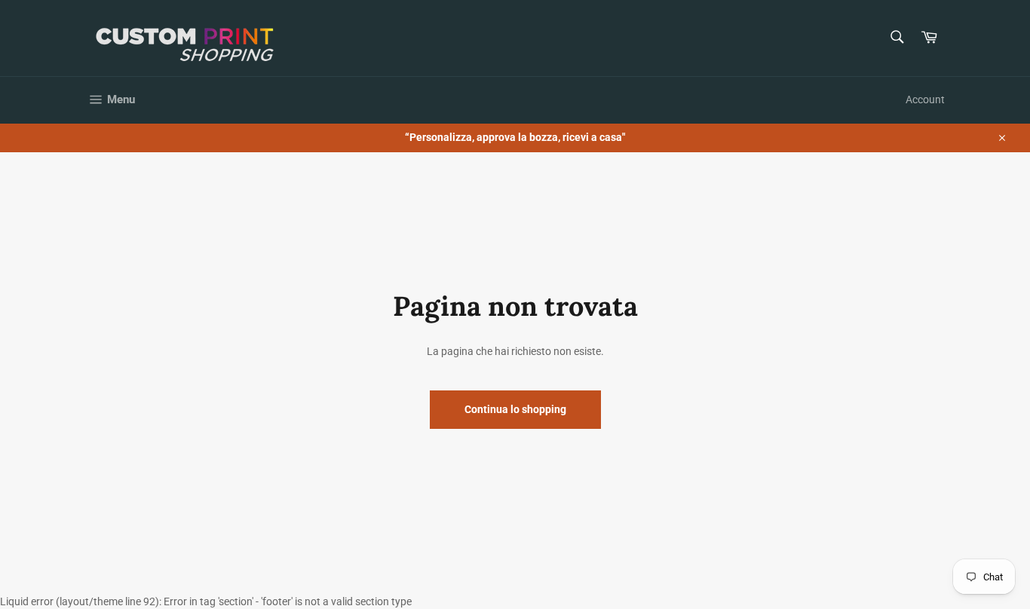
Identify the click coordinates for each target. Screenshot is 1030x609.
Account (925, 99)
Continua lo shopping (515, 409)
